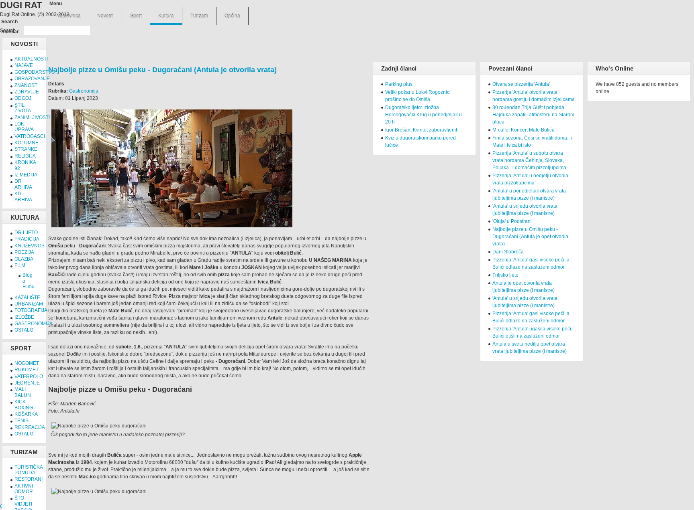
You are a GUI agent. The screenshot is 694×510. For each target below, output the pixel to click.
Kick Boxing (23, 404)
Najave (23, 65)
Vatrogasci (29, 136)
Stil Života (22, 107)
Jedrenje (27, 383)
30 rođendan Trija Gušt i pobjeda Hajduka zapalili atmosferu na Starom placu (533, 115)
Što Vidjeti (23, 500)
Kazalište (27, 297)
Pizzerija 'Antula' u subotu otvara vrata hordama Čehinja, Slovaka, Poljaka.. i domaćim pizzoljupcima (529, 160)
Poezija (24, 252)
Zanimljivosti (32, 117)
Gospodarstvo (34, 72)
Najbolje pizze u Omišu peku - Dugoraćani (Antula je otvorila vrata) (162, 70)
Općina (232, 16)
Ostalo (23, 330)
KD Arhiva (23, 196)
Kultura (166, 16)
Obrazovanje (32, 78)
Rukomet (26, 369)
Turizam (199, 16)
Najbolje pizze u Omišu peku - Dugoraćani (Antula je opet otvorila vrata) (530, 237)
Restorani (28, 479)
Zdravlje (26, 92)
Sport (136, 16)
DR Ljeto (26, 232)
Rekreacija (29, 427)
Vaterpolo (28, 376)
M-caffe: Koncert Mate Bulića (523, 130)
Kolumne (26, 143)
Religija (25, 156)
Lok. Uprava (24, 126)
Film (19, 265)
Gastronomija (83, 91)
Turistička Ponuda (28, 470)
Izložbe (24, 317)
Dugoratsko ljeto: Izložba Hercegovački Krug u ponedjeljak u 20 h (423, 115)
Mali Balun (22, 392)
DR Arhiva (23, 184)
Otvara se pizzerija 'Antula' (521, 84)
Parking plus (398, 84)
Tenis (21, 420)
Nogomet (26, 363)
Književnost (30, 246)
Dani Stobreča (508, 252)
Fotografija (30, 310)
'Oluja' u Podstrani (512, 221)
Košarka (26, 414)
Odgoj (22, 98)
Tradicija (26, 239)
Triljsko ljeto (505, 275)
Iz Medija (25, 175)
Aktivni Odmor (23, 488)
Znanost (25, 85)
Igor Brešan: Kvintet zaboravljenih (422, 130)
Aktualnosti (31, 59)
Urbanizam (28, 304)
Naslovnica (68, 16)
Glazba (23, 259)
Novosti (105, 16)
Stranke (25, 149)
